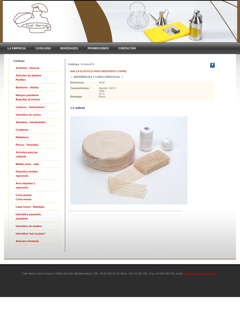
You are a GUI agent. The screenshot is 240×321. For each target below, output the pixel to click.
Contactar (127, 48)
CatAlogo (43, 48)
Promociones (98, 48)
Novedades (69, 48)
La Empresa (17, 48)
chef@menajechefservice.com (200, 273)
